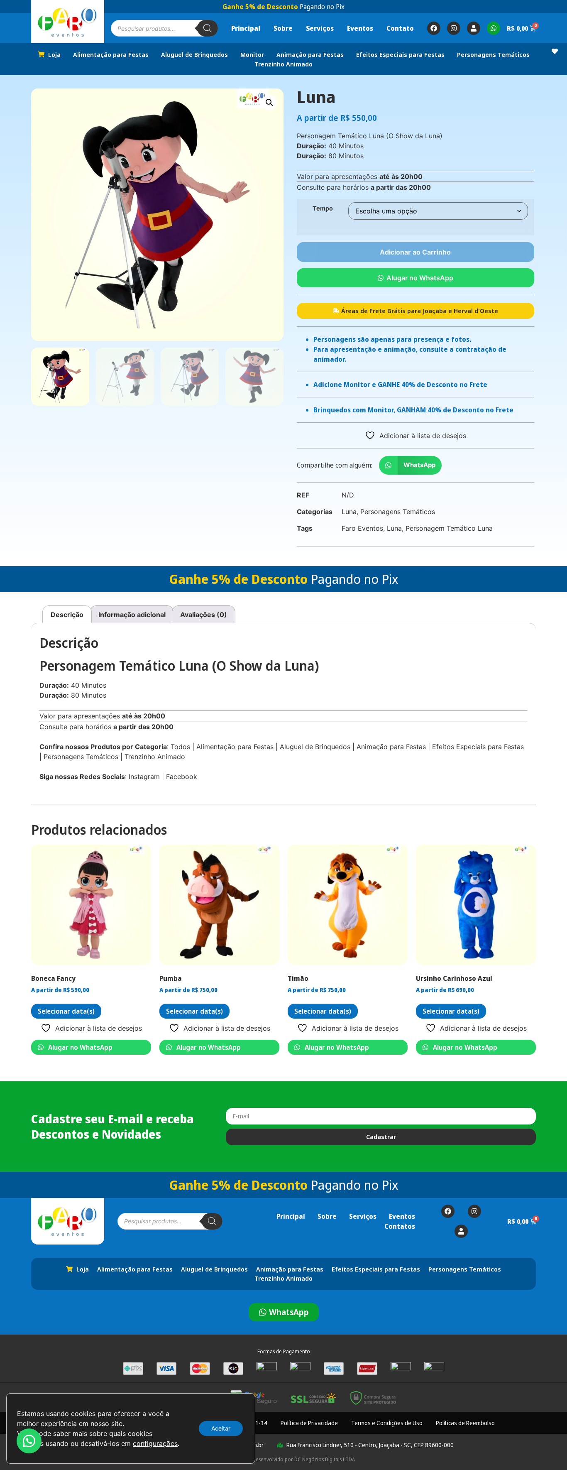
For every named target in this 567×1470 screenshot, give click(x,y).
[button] (269, 102)
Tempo (323, 208)
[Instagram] (453, 28)
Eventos (360, 28)
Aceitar (220, 1428)
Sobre (283, 28)
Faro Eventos (362, 528)
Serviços (320, 28)
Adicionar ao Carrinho (415, 252)
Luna (349, 511)
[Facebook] (433, 28)
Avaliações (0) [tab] (203, 614)
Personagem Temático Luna (449, 528)
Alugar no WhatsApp (419, 278)
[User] (473, 28)
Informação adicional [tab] (132, 614)
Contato (400, 28)
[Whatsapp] (493, 28)
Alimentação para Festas (235, 746)
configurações (155, 1443)
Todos (180, 746)
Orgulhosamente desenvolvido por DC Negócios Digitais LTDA (284, 1459)
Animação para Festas (391, 746)
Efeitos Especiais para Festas (478, 746)
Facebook (181, 776)
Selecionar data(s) (66, 1011)
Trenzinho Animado (155, 756)
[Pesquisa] (207, 28)
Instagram (144, 776)
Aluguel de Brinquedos (315, 746)
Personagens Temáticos (397, 511)
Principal (245, 28)
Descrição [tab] (67, 614)
